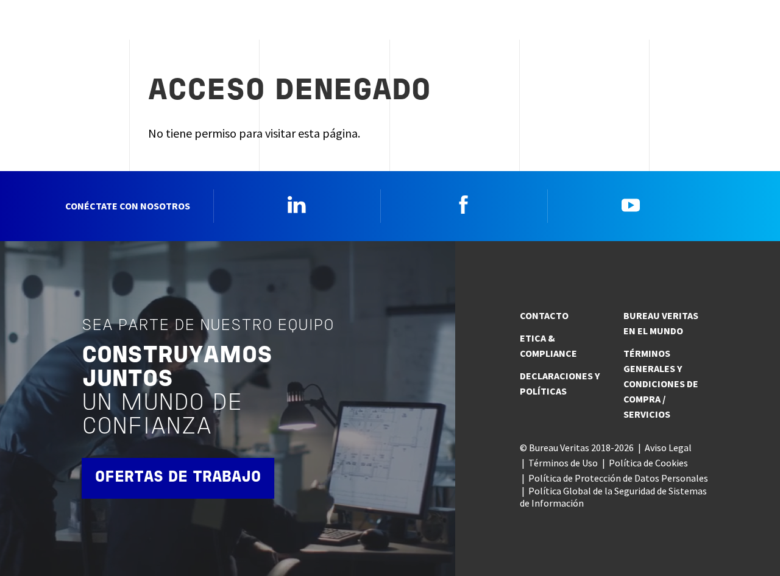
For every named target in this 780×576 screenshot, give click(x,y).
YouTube (631, 204)
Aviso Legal (668, 447)
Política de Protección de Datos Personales (618, 478)
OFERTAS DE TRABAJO (178, 478)
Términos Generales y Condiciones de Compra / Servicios (660, 383)
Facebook (464, 204)
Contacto (544, 315)
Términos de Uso (563, 463)
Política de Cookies (648, 463)
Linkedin (297, 204)
